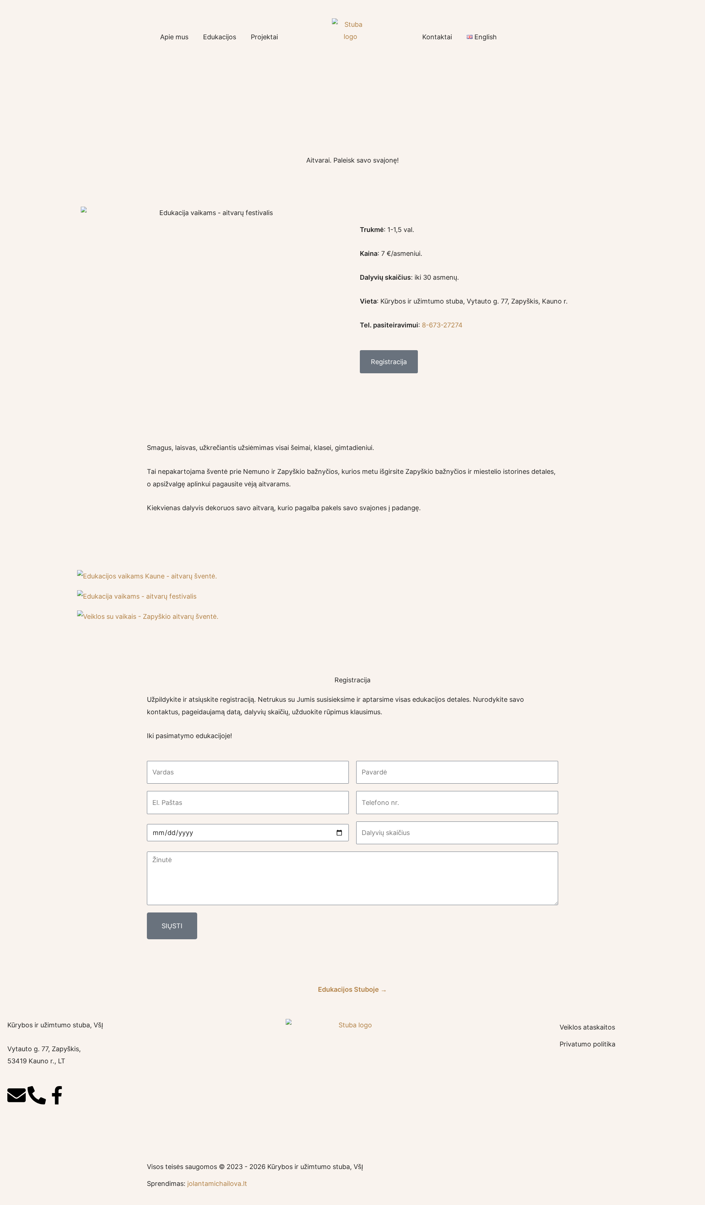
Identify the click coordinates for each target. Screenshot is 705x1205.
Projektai (264, 37)
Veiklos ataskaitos (587, 1027)
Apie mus (174, 37)
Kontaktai (437, 37)
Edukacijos (219, 37)
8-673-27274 (442, 325)
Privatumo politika (587, 1044)
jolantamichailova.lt (217, 1183)
